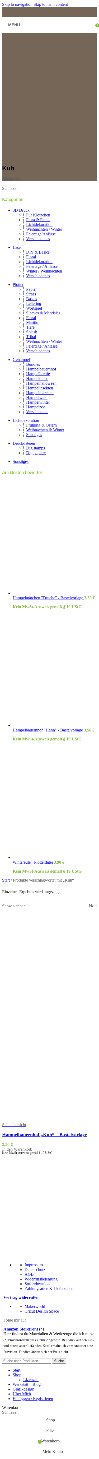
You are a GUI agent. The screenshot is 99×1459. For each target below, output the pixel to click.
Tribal (31, 336)
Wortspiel (34, 308)
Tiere (30, 327)
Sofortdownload (38, 1284)
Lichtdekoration (39, 224)
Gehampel (21, 359)
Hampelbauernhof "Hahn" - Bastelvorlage (48, 730)
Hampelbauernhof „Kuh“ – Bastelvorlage (44, 1134)
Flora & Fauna (38, 219)
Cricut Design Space (42, 1311)
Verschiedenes (38, 238)
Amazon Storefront (20, 1329)
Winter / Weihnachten (44, 271)
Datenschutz (35, 1269)
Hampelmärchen (40, 392)
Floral (31, 257)
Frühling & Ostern (41, 425)
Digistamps (35, 448)
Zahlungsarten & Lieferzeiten (49, 1288)
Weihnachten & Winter (45, 430)
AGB (29, 1274)
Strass (31, 294)
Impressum (34, 1265)
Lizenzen (31, 1379)
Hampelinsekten (39, 388)
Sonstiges (34, 434)
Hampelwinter (38, 402)
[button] (17, 1149)
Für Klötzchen (38, 215)
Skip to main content (51, 4)
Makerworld (35, 1306)
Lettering (33, 303)
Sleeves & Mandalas (43, 313)
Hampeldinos (37, 378)
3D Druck (21, 210)
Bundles (33, 364)
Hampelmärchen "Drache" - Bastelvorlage (48, 598)
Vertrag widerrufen (21, 1297)
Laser (17, 247)
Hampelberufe (38, 374)
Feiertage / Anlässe (42, 266)
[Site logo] (50, 31)
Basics (31, 298)
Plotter (18, 284)
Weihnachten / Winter (44, 229)
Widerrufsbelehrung (41, 1279)
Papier (31, 289)
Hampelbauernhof (41, 369)
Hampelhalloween (41, 383)
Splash (31, 332)
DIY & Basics (38, 252)
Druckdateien (24, 443)
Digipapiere (36, 453)
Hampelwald (37, 397)
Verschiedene (37, 411)
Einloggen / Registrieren (33, 1398)
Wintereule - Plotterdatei (33, 862)
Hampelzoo (35, 407)
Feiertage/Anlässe (41, 234)
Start (6, 880)
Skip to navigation (18, 4)
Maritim (32, 322)
